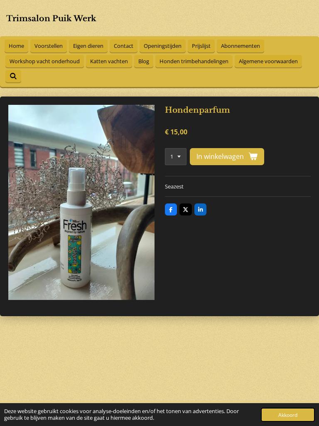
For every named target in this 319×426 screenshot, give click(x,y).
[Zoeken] (13, 76)
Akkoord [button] (287, 414)
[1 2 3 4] (175, 156)
